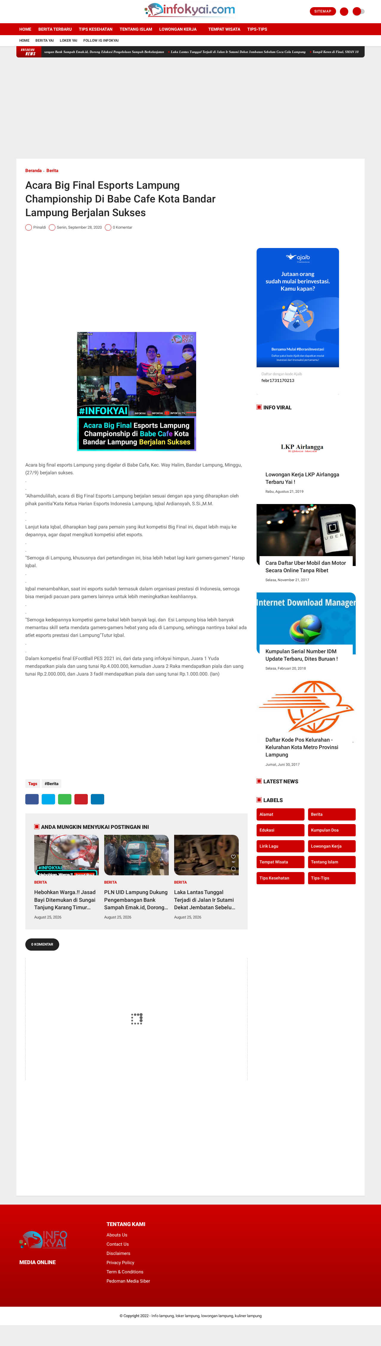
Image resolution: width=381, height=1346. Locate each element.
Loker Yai (68, 40)
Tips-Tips (320, 877)
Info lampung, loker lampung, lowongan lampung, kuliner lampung (207, 1316)
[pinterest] (81, 799)
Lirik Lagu (269, 845)
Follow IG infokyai (101, 40)
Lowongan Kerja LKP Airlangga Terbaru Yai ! (302, 478)
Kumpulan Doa (325, 830)
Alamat (266, 814)
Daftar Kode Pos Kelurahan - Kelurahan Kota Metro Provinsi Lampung (302, 747)
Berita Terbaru (55, 29)
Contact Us (118, 1244)
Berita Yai (44, 40)
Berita (52, 170)
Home (25, 29)
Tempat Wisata (224, 29)
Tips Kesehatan (96, 29)
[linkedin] (97, 799)
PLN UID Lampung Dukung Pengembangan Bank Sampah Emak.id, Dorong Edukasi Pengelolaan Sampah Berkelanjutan (136, 900)
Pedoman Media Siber (128, 1281)
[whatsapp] (64, 799)
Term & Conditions (125, 1272)
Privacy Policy (120, 1262)
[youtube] (42, 11)
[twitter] (26, 11)
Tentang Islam (136, 29)
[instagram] (34, 11)
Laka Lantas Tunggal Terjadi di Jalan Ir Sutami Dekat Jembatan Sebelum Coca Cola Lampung (214, 52)
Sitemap (323, 11)
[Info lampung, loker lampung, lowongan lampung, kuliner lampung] (191, 20)
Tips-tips (257, 29)
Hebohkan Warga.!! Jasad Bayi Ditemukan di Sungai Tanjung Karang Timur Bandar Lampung (65, 900)
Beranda (33, 170)
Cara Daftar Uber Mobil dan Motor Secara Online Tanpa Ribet (306, 566)
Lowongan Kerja (177, 29)
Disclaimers (118, 1253)
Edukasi (267, 830)
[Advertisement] (190, 108)
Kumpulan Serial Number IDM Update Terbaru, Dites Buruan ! (302, 655)
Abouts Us (117, 1235)
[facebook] (18, 11)
